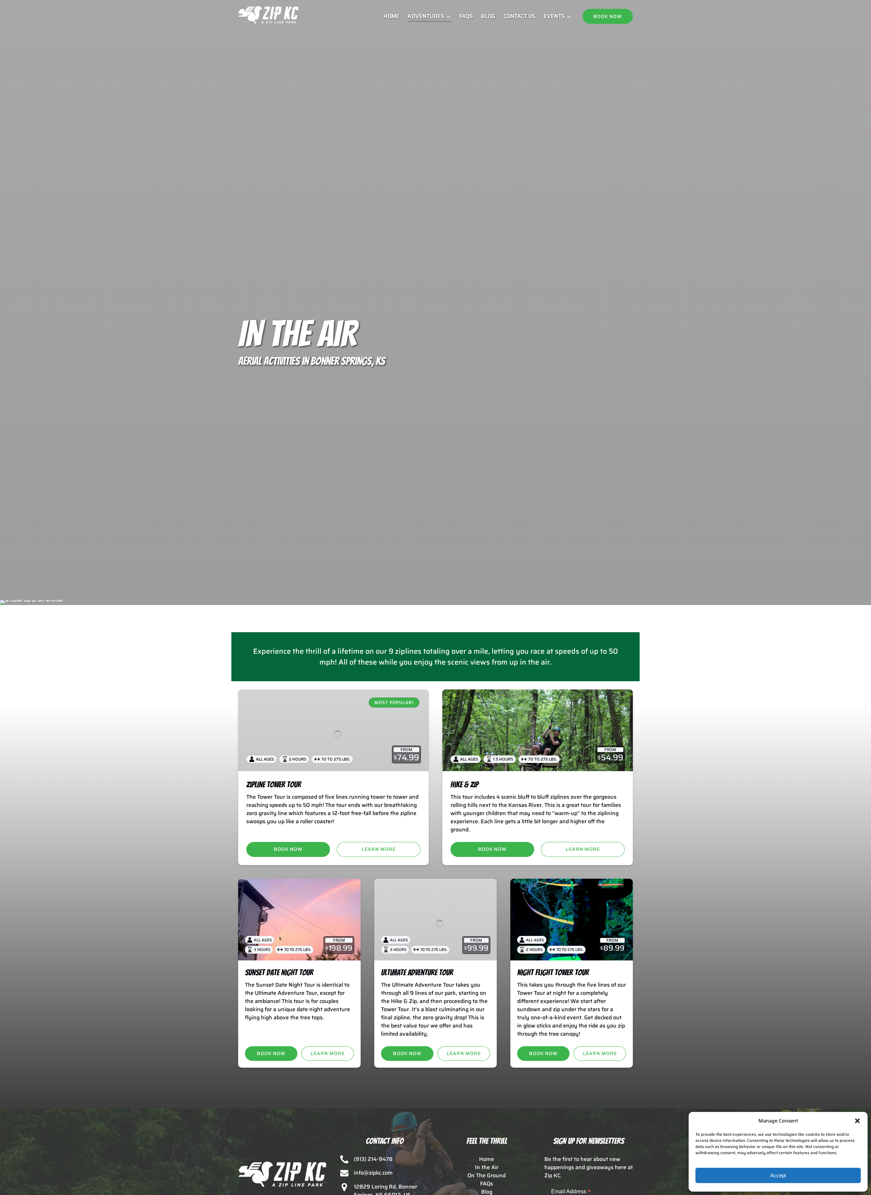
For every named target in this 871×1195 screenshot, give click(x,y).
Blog (488, 16)
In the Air (486, 1167)
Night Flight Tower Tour (553, 972)
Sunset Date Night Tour (279, 972)
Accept (778, 1175)
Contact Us (520, 16)
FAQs (466, 16)
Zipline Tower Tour (273, 784)
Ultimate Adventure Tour (417, 972)
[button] (857, 1120)
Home (391, 16)
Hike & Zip (464, 784)
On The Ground (486, 1175)
